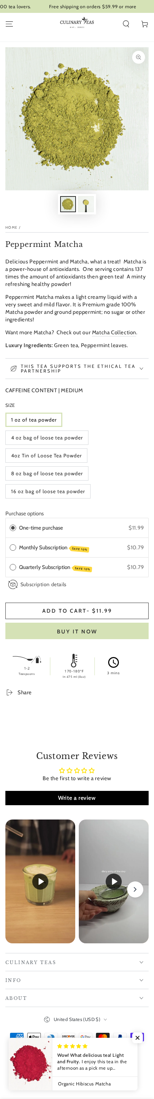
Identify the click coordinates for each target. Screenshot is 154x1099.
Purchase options (24, 513)
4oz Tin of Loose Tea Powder (46, 455)
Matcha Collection (114, 332)
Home (11, 227)
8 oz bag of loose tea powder (47, 473)
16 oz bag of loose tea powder (48, 491)
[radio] (13, 528)
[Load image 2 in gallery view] (86, 204)
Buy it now (77, 631)
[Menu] (9, 24)
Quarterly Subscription (55, 567)
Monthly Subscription (53, 547)
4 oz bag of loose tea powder (47, 437)
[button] (126, 24)
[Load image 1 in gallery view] (68, 204)
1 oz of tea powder (34, 420)
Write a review (77, 797)
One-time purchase (41, 528)
